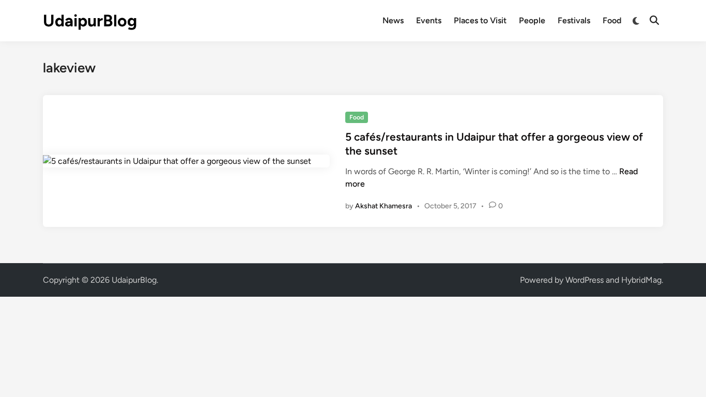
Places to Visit (480, 20)
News (393, 20)
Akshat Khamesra (383, 206)
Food (612, 20)
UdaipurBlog (90, 20)
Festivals (574, 20)
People (532, 20)
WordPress (584, 280)
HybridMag (641, 280)
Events (428, 20)
